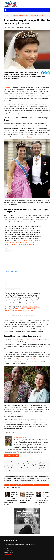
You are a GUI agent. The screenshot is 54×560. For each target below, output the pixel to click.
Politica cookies (8, 550)
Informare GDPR (8, 552)
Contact (6, 548)
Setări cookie (7, 554)
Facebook (46, 485)
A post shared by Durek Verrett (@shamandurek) (23, 315)
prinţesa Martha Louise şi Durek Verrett (23, 339)
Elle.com (29, 137)
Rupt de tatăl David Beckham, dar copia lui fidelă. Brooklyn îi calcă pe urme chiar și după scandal (42, 498)
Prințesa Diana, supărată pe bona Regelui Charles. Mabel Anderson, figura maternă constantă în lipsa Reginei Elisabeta (22, 242)
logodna (8, 455)
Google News (22, 485)
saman (16, 455)
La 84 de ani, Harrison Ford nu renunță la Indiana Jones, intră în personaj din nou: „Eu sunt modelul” (11, 498)
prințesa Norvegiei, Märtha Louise (28, 359)
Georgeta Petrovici (9, 27)
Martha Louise (8, 87)
